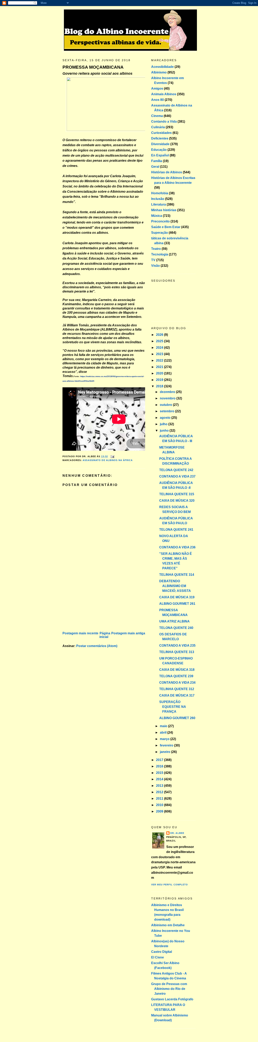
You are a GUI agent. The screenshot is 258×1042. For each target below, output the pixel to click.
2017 (160, 760)
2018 (160, 386)
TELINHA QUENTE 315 (176, 494)
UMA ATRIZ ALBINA (174, 621)
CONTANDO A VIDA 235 (177, 645)
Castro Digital (161, 951)
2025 (160, 341)
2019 (160, 379)
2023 (160, 354)
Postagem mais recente (80, 633)
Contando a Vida (164, 121)
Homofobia (159, 193)
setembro (167, 411)
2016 (160, 766)
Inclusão (157, 199)
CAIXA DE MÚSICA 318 (177, 669)
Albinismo (159, 72)
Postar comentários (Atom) (96, 646)
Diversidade (160, 144)
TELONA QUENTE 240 (176, 628)
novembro (168, 398)
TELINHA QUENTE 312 (176, 689)
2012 (160, 792)
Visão (155, 265)
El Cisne (157, 957)
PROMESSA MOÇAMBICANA (93, 67)
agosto (165, 417)
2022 (160, 360)
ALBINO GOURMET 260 (177, 718)
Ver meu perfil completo (169, 884)
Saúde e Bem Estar (165, 227)
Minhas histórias (163, 210)
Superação (159, 232)
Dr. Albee (177, 833)
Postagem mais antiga (128, 633)
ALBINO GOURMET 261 (177, 603)
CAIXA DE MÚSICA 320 (177, 500)
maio (164, 726)
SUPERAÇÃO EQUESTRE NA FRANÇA (172, 706)
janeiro (165, 752)
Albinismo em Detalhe (168, 925)
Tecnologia (159, 254)
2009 (160, 811)
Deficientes (159, 138)
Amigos (157, 88)
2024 (160, 347)
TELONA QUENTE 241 (176, 529)
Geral (155, 166)
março (165, 739)
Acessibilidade (162, 66)
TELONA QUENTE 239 (176, 676)
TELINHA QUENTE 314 (176, 574)
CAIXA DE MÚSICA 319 (177, 597)
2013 (160, 785)
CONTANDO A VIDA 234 (177, 682)
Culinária (158, 127)
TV (153, 260)
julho (164, 424)
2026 (160, 334)
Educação (159, 149)
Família (156, 161)
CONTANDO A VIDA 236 (177, 547)
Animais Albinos (163, 94)
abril (163, 732)
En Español (160, 155)
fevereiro (167, 745)
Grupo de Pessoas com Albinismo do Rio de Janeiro (169, 988)
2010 (160, 805)
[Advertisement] (92, 602)
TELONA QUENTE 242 (176, 470)
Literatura (158, 204)
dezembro (168, 392)
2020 (160, 373)
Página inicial (104, 635)
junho (165, 430)
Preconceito (160, 221)
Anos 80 (157, 99)
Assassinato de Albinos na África (108, 460)
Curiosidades (161, 132)
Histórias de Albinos (166, 172)
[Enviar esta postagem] (112, 456)
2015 (160, 772)
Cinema (157, 116)
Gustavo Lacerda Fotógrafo (172, 999)
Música (156, 215)
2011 (160, 798)
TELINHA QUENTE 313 (176, 652)
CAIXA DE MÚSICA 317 (177, 695)
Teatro (156, 248)
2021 (160, 367)
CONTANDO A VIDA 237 (177, 476)
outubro (166, 404)
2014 (160, 779)
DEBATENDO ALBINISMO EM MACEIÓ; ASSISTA (175, 585)
